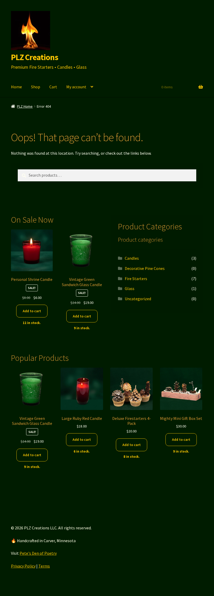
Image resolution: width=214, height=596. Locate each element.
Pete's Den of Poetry (38, 553)
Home (16, 86)
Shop (35, 86)
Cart (53, 86)
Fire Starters (136, 278)
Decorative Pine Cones (145, 268)
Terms (44, 566)
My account (76, 86)
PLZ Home (25, 106)
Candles (132, 258)
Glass (129, 288)
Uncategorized (138, 298)
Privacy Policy (23, 566)
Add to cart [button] (32, 311)
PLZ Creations (34, 57)
